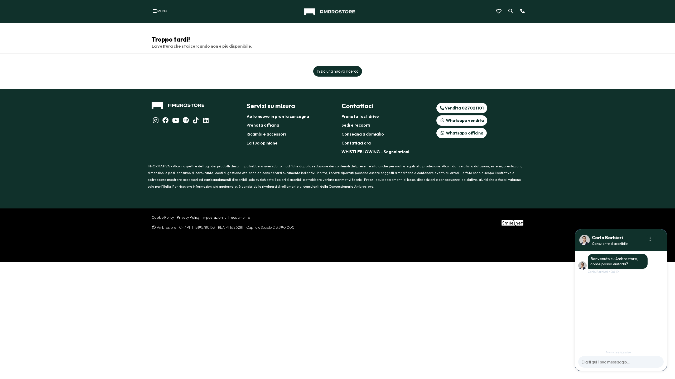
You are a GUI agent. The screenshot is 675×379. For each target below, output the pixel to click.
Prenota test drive (360, 116)
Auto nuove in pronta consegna (278, 116)
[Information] (650, 239)
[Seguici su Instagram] (156, 121)
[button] (509, 11)
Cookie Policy (163, 217)
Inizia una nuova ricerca (338, 71)
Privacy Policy (188, 217)
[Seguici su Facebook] (166, 121)
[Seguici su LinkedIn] (186, 121)
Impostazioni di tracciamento (226, 217)
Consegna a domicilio (362, 134)
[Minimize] (659, 239)
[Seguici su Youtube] (176, 121)
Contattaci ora (356, 143)
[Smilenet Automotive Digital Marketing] (512, 222)
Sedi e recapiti (355, 125)
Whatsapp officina (464, 133)
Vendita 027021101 (464, 108)
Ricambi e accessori (266, 134)
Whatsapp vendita (464, 120)
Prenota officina (263, 125)
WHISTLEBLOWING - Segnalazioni (375, 151)
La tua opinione (262, 143)
